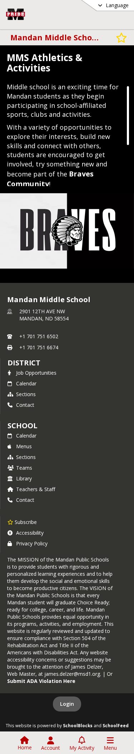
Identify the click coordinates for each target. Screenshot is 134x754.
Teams (24, 467)
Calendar (26, 383)
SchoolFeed (116, 725)
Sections (26, 394)
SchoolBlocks (78, 725)
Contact (25, 404)
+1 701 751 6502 (38, 336)
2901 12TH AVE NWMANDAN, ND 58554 (44, 315)
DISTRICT (24, 363)
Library (24, 478)
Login (67, 703)
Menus (24, 446)
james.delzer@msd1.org (72, 673)
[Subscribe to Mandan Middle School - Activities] (121, 37)
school (22, 425)
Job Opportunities (36, 372)
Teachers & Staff (35, 489)
